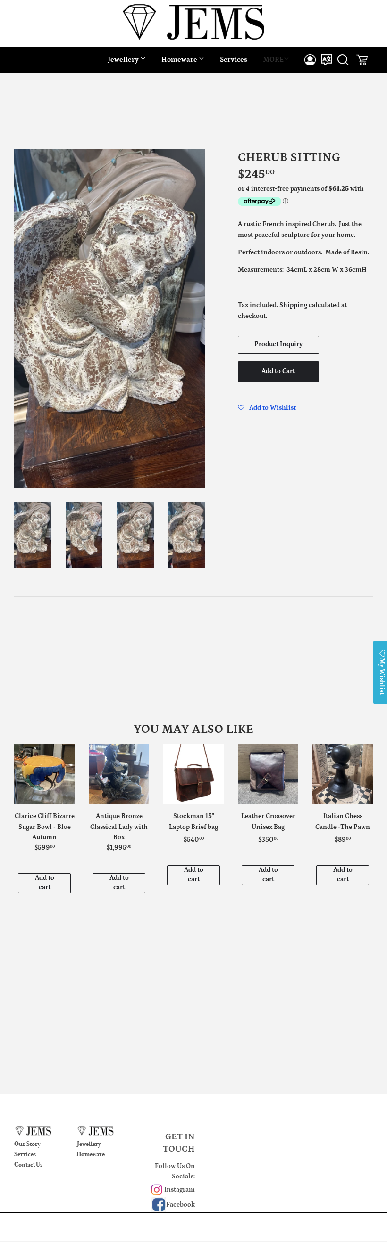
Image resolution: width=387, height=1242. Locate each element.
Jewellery (124, 60)
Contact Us (28, 1165)
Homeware (180, 60)
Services (233, 60)
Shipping (293, 305)
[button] (267, 408)
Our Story (27, 1144)
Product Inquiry (278, 344)
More (273, 60)
